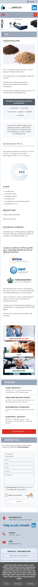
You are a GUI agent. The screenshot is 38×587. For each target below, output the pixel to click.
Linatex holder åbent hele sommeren (17, 397)
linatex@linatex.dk (15, 544)
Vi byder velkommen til (13, 388)
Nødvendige (17, 583)
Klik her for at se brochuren (19, 556)
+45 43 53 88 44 (14, 535)
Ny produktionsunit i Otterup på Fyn (17, 407)
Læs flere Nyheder (18, 431)
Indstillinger (30, 584)
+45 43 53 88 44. (23, 447)
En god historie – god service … (16, 417)
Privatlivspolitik (11, 487)
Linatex (11, 7)
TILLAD (6, 583)
